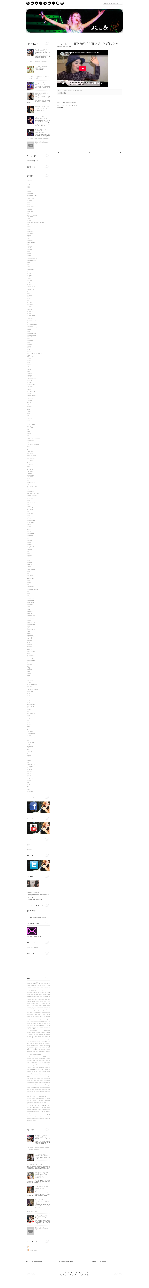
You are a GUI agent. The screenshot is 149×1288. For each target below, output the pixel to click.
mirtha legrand (31, 522)
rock (28, 662)
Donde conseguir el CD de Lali (34, 1164)
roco (28, 666)
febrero (29, 411)
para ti (28, 573)
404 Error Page (81, 37)
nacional (29, 540)
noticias (29, 557)
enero (28, 368)
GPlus (40, 3)
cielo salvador (31, 297)
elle (28, 366)
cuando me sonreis (32, 328)
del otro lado (30, 337)
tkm (28, 740)
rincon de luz (30, 659)
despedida (30, 340)
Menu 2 (55, 37)
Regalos (29, 849)
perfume (29, 582)
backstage (30, 246)
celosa (29, 293)
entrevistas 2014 (31, 379)
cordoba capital (31, 315)
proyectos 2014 (31, 615)
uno (28, 759)
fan (28, 404)
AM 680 (29, 226)
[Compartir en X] (63, 93)
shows (28, 708)
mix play (29, 524)
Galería (29, 846)
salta (28, 679)
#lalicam (29, 180)
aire (28, 213)
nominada (29, 549)
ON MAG (29, 564)
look (28, 484)
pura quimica (30, 619)
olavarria (29, 562)
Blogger (44, 917)
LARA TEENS (30, 477)
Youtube (45, 3)
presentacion (30, 600)
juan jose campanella (33, 444)
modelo (29, 526)
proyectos (29, 613)
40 (27, 189)
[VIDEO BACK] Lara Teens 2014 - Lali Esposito (41, 67)
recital (28, 642)
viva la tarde (30, 779)
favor (28, 409)
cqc (28, 322)
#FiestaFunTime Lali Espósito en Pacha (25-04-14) (42, 1201)
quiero (28, 626)
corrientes (29, 317)
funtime (29, 426)
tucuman (29, 751)
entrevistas (30, 377)
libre (28, 480)
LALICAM (29, 473)
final (28, 415)
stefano (29, 722)
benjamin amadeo (32, 259)
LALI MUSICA (30, 471)
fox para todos (31, 424)
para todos (30, 575)
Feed (28, 3)
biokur (28, 264)
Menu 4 (71, 37)
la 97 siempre (30, 453)
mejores (29, 519)
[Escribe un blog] (61, 93)
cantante (29, 280)
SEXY (28, 700)
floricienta (29, 419)
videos (29, 773)
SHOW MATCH (31, 704)
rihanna (29, 657)
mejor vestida (30, 517)
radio (28, 631)
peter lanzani (30, 586)
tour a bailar (30, 746)
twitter (28, 757)
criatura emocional (32, 324)
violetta (29, 775)
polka (28, 591)
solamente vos (31, 713)
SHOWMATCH (31, 706)
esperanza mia (31, 388)
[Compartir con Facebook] (65, 93)
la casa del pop (31, 459)
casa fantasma (31, 286)
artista (28, 237)
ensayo (29, 369)
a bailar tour (30, 193)
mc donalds (30, 509)
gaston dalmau (31, 428)
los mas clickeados (32, 486)
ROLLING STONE (32, 669)
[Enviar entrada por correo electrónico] (81, 90)
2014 (28, 186)
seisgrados (30, 691)
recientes (29, 640)
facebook (29, 400)
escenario (29, 380)
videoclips (29, 771)
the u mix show (31, 733)
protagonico (30, 611)
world (28, 788)
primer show (30, 602)
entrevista (29, 375)
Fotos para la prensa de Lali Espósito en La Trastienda (42, 107)
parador (29, 577)
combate (29, 306)
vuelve (29, 784)
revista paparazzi (31, 651)
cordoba (29, 313)
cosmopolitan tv (31, 320)
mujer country (30, 533)
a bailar (29, 191)
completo (29, 308)
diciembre (29, 348)
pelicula (29, 580)
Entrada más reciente (58, 152)
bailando (29, 249)
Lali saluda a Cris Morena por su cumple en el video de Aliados (38, 77)
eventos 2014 (30, 399)
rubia (28, 675)
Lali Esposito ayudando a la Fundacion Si (38, 61)
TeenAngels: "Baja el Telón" (41, 1216)
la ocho (29, 462)
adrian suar (30, 211)
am (28, 224)
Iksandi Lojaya (85, 1274)
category (38, 37)
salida (28, 677)
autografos (30, 240)
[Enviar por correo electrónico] (59, 93)
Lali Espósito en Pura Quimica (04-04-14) (40, 83)
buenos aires (30, 269)
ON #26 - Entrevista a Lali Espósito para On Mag (42, 50)
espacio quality (31, 384)
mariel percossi (31, 497)
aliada (28, 219)
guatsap (29, 433)
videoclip (29, 769)
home (29, 37)
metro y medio (31, 520)
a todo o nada (30, 199)
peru (28, 584)
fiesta (28, 413)
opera (28, 568)
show (28, 702)
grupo (28, 431)
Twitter (36, 3)
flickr (49, 3)
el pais (29, 360)
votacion (29, 780)
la (27, 449)
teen (28, 729)
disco (28, 349)
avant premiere (31, 242)
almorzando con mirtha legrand (35, 222)
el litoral (29, 359)
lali (27, 468)
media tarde (30, 513)
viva (28, 777)
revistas (29, 653)
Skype (62, 3)
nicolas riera (30, 546)
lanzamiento (30, 475)
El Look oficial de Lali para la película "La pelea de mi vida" (42, 1188)
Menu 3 (63, 37)
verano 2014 (30, 766)
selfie (28, 693)
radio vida (29, 639)
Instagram (57, 3)
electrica (29, 364)
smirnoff (29, 709)
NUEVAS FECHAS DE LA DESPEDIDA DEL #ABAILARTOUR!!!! (40, 131)
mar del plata (30, 491)
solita (28, 717)
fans (28, 408)
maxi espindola (31, 502)
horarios (29, 437)
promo (28, 606)
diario (28, 342)
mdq (28, 511)
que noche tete (31, 624)
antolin (29, 235)
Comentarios (33, 1250)
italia (28, 442)
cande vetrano (31, 277)
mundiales (30, 535)
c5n (28, 271)
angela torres (30, 233)
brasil (28, 266)
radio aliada (30, 635)
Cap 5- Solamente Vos (32, 1211)
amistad (29, 229)
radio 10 (29, 633)
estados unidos (31, 391)
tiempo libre (30, 737)
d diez (28, 331)
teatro (28, 728)
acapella (29, 200)
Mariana (29, 848)
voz (28, 782)
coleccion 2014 (31, 304)
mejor (28, 515)
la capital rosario (31, 455)
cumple (29, 329)
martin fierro (30, 499)
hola (28, 435)
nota (28, 551)
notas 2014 (30, 555)
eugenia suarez (31, 395)
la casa (29, 457)
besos (28, 262)
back (28, 244)
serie (28, 695)
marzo (28, 500)
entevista (29, 373)
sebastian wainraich (32, 689)
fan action (29, 406)
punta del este (31, 617)
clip (28, 300)
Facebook (32, 3)
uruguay (29, 760)
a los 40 (29, 197)
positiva (29, 597)
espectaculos (30, 386)
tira (28, 739)
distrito (29, 351)
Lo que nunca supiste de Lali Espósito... (41, 94)
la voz (28, 466)
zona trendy (30, 791)
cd (27, 291)
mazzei (29, 506)
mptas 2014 (30, 529)
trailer (28, 749)
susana (29, 724)
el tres (28, 362)
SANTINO (29, 686)
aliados (29, 220)
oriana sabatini (31, 569)
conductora (30, 311)
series (28, 699)
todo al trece (30, 742)
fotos (28, 420)
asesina (29, 239)
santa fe (29, 682)
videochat (29, 768)
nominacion (30, 548)
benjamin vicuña (31, 260)
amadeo (29, 228)
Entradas (31, 1247)
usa (28, 762)
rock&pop (29, 664)
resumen (29, 646)
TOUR (28, 744)
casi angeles (30, 289)
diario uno (29, 344)
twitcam (29, 755)
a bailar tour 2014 (32, 195)
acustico (29, 208)
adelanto (29, 209)
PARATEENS (30, 579)
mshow (29, 531)
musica (29, 537)
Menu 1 (47, 37)
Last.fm (53, 3)
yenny (28, 789)
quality (29, 620)
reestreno (29, 644)
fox (27, 422)
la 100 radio (30, 451)
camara (29, 273)
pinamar (29, 588)
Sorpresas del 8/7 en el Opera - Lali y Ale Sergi (41, 117)
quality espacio (31, 622)
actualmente (30, 206)
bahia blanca (30, 248)
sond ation (30, 719)
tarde (28, 726)
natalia (29, 542)
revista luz (29, 649)
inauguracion (30, 440)
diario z (29, 346)
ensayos (29, 371)
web (28, 786)
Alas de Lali (74, 1272)
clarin (28, 299)
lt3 (27, 488)
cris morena (30, 326)
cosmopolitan (30, 319)
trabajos (29, 748)
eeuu (28, 355)
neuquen (29, 544)
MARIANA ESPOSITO (33, 493)
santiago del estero (32, 684)
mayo (28, 504)
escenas (29, 382)
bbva (28, 251)
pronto (28, 609)
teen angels (30, 731)
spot (28, 720)
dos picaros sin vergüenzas (34, 353)
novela (29, 559)
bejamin (29, 253)
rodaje (28, 668)
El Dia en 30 (30, 357)
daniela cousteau (31, 333)
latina (28, 479)
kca (28, 448)
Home (28, 844)
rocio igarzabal (31, 660)
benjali (29, 255)
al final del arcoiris (32, 215)
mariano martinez (31, 495)
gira (28, 429)
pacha (28, 571)
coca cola (29, 302)
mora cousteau (31, 528)
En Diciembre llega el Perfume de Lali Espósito (41, 1155)
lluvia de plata (31, 482)
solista (28, 715)
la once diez (30, 464)
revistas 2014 (30, 655)
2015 (28, 188)
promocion (30, 608)
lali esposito (30, 469)
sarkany (29, 688)
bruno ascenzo (31, 268)
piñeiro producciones (33, 589)
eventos (29, 397)
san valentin (30, 680)
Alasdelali (71, 90)
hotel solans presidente (33, 439)
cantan (29, 279)
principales (30, 604)
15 (27, 182)
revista (29, 648)
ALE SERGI (30, 217)
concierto (29, 309)
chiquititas (29, 295)
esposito (29, 389)
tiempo (29, 735)
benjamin (29, 257)
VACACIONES (31, 764)
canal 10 (29, 275)
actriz (28, 204)
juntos (28, 446)
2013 (28, 184)
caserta (29, 288)
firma (28, 417)
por (28, 595)
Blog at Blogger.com (64, 1274)
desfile (29, 339)
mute (28, 539)
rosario (29, 673)
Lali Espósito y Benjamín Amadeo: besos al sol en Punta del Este (41, 1174)
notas (28, 553)
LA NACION (30, 460)
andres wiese (30, 231)
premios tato (30, 599)
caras (28, 282)
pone (28, 593)
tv (27, 753)
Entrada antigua (120, 152)
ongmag (29, 566)
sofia (28, 711)
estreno (29, 393)
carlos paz (30, 284)
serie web (29, 697)
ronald (28, 671)
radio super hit (31, 637)
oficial (28, 560)
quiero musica (31, 628)
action (28, 202)
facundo (29, 402)
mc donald (30, 508)
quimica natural (31, 629)
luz (27, 489)
